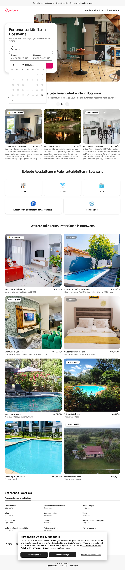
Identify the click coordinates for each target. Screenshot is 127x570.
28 (32, 95)
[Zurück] (58, 104)
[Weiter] (67, 104)
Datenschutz (52, 566)
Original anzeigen (85, 3)
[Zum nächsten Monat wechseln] (42, 65)
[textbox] (20, 57)
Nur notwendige (62, 555)
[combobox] (31, 49)
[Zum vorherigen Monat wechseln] (13, 65)
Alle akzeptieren (34, 555)
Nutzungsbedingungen (69, 566)
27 (28, 95)
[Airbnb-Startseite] (11, 10)
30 (42, 95)
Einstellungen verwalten (91, 555)
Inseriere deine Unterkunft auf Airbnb (102, 10)
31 (13, 100)
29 (37, 95)
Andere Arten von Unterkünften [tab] (18, 498)
